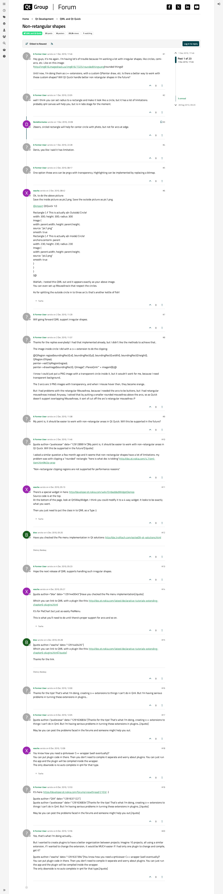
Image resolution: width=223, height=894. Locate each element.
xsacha (36, 190)
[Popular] (4, 23)
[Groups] (4, 36)
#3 (164, 122)
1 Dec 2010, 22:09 (65, 122)
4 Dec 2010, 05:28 (55, 639)
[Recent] (4, 10)
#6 (164, 190)
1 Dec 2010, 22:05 (64, 95)
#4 (164, 144)
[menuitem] (219, 4)
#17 (163, 715)
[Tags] (4, 17)
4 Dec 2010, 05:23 (64, 566)
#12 (163, 532)
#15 (163, 639)
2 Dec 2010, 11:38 (64, 416)
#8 (164, 337)
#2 (164, 95)
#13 (163, 566)
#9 (164, 416)
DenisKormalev (40, 122)
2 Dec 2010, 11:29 (64, 314)
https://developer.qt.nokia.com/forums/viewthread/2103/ (75, 792)
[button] (4, 890)
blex (35, 532)
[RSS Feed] (51, 43)
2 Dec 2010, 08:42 (57, 190)
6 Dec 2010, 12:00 (64, 688)
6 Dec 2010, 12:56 (64, 831)
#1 (164, 54)
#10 (163, 439)
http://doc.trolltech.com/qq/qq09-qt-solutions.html (133, 537)
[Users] (4, 30)
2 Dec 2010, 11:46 (64, 439)
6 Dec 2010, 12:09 (57, 748)
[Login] (219, 4)
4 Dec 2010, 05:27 (57, 589)
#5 (164, 167)
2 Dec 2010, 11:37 (64, 337)
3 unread (182, 98)
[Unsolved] (4, 56)
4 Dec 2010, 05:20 (55, 532)
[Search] (4, 43)
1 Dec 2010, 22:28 (64, 144)
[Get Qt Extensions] (4, 49)
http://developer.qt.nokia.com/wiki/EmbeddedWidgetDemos (101, 492)
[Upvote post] (150, 85)
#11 (163, 487)
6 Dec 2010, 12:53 (64, 787)
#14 (163, 589)
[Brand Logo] (50, 7)
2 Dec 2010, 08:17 (64, 167)
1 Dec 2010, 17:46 (64, 54)
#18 (163, 748)
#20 (163, 831)
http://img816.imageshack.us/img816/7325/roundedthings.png (69, 67)
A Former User (40, 54)
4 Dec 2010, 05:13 (57, 487)
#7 (164, 314)
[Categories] (4, 4)
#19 (163, 787)
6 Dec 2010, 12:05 (64, 715)
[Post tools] (162, 85)
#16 (163, 688)
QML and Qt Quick (33, 33)
